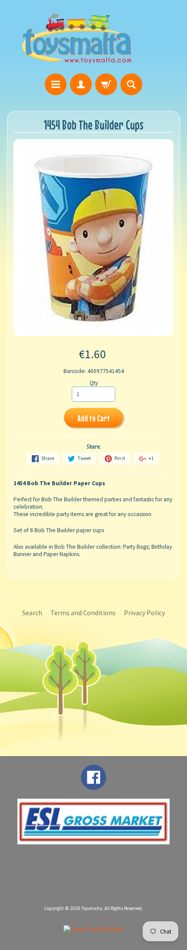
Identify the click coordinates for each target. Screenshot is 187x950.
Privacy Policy (144, 612)
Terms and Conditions (83, 612)
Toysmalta (91, 908)
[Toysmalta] (76, 38)
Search (32, 612)
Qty (94, 383)
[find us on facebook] (93, 785)
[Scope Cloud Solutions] (93, 929)
